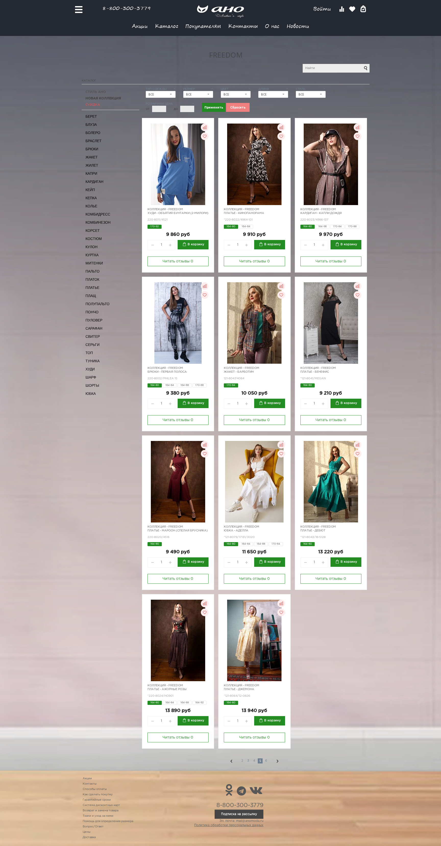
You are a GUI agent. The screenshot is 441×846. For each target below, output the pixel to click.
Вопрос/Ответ (93, 826)
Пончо (92, 312)
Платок (92, 279)
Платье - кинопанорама (244, 213)
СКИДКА (92, 104)
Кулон (91, 247)
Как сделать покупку (98, 794)
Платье (92, 288)
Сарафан (93, 328)
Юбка (90, 394)
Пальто (92, 271)
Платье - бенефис (314, 372)
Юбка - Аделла (236, 530)
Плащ (90, 296)
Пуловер (93, 320)
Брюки (91, 149)
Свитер (92, 336)
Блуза (91, 125)
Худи (90, 369)
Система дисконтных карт (101, 805)
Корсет (92, 231)
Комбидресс (97, 214)
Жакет (91, 157)
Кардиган (94, 182)
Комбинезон (98, 222)
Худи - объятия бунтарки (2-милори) (178, 213)
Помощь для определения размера (108, 821)
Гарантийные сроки (97, 800)
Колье (91, 206)
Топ (89, 353)
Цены (86, 832)
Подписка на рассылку (239, 814)
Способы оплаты (95, 789)
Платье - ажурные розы (167, 689)
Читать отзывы (178, 261)
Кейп (90, 190)
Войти (323, 9)
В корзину (196, 244)
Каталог (166, 26)
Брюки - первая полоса (167, 372)
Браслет (93, 141)
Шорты (92, 385)
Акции (140, 26)
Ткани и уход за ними (98, 816)
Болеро (92, 133)
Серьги (92, 345)
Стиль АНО (95, 92)
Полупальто (97, 304)
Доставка (89, 837)
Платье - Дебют (312, 530)
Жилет (91, 165)
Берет (91, 116)
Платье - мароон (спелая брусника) (178, 530)
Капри (91, 173)
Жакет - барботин (239, 372)
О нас (272, 26)
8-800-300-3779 (126, 8)
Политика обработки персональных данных (228, 825)
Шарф (90, 377)
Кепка (91, 198)
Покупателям (203, 26)
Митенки (94, 263)
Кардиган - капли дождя (321, 213)
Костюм (93, 239)
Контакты (243, 26)
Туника (92, 361)
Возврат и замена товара (100, 810)
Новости (298, 26)
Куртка (92, 255)
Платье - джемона (239, 689)
